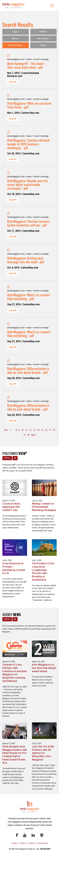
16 (46, 430)
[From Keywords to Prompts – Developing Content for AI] (14, 547)
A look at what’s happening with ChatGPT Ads (11, 507)
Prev (6, 430)
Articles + (15, 38)
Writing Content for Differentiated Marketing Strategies (44, 507)
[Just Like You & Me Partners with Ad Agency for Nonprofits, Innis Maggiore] (44, 730)
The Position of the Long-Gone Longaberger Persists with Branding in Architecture (43, 571)
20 (28, 435)
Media (22, 843)
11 (26, 430)
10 (22, 430)
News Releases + (43, 38)
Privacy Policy (42, 843)
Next (33, 435)
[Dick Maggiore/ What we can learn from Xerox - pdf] (8, 95)
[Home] (14, 5)
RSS (15, 458)
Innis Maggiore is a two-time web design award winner (44, 668)
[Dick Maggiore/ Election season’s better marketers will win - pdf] (8, 213)
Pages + (15, 32)
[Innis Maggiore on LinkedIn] (33, 835)
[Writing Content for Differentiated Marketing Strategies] (44, 487)
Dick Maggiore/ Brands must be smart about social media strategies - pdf (27, 184)
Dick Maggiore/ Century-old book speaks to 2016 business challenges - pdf (28, 144)
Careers (14, 843)
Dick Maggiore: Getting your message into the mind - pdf (25, 260)
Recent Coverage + (15, 45)
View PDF (13, 82)
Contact (31, 843)
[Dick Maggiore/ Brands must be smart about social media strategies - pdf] (8, 172)
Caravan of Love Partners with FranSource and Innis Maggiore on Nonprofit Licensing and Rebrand (14, 672)
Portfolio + (43, 32)
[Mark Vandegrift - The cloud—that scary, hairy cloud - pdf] (8, 55)
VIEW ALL (7, 458)
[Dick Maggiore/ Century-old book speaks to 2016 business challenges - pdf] (8, 132)
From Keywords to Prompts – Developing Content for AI (13, 568)
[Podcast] (42, 835)
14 (38, 430)
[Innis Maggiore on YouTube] (25, 835)
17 (50, 430)
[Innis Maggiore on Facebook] (16, 835)
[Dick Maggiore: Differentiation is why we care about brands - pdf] (8, 360)
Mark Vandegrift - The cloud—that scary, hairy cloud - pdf (26, 65)
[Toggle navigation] (52, 5)
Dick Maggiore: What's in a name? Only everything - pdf (29, 297)
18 (54, 430)
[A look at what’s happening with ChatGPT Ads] (14, 487)
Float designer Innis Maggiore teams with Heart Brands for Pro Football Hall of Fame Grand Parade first (14, 754)
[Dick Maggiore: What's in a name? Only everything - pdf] (8, 287)
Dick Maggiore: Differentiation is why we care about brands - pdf (28, 370)
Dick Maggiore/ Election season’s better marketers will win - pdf (28, 223)
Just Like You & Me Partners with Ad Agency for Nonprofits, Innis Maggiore (43, 753)
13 (34, 430)
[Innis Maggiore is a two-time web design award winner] (44, 648)
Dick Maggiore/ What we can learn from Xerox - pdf (29, 105)
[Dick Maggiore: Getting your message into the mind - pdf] (8, 250)
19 (24, 435)
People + (43, 45)
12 (30, 430)
